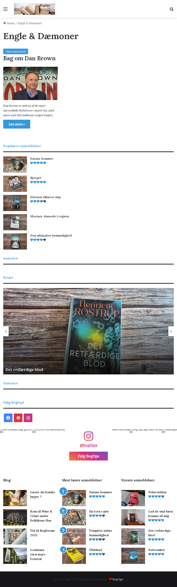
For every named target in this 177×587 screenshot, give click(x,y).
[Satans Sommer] (15, 164)
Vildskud (95, 550)
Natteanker (156, 550)
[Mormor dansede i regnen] (15, 222)
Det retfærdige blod (24, 369)
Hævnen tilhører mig (45, 197)
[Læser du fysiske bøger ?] (15, 498)
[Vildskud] (74, 556)
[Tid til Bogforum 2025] (15, 536)
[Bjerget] (15, 184)
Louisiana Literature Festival (38, 554)
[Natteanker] (133, 556)
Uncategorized (16, 51)
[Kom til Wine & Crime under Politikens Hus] (15, 517)
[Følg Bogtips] (88, 438)
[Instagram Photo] (16, 445)
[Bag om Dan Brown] (30, 83)
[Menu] (5, 10)
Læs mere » (17, 124)
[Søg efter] (171, 10)
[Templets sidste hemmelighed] (74, 536)
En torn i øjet (99, 511)
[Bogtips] (34, 9)
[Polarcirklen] (133, 498)
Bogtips (117, 579)
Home (10, 23)
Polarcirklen (157, 492)
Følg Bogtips (88, 456)
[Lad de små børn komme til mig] (133, 517)
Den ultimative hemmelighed (51, 235)
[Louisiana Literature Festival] (15, 556)
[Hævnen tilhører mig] (15, 203)
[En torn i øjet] (74, 517)
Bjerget (35, 178)
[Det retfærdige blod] (133, 536)
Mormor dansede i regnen (49, 216)
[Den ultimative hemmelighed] (15, 241)
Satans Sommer (41, 159)
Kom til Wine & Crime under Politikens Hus (41, 515)
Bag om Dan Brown (29, 58)
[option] (88, 331)
